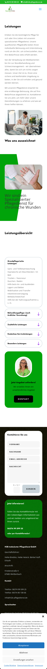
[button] (43, 616)
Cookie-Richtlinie (10, 665)
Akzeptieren (23, 645)
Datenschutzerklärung (25, 665)
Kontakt (23, 399)
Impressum (39, 665)
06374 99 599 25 (15, 528)
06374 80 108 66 (19, 592)
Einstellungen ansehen (23, 659)
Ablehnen (23, 652)
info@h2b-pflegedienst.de (16, 597)
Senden (31, 489)
